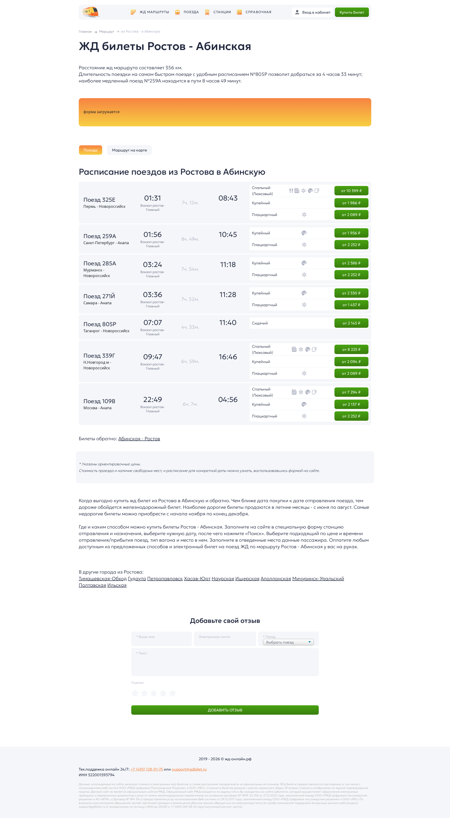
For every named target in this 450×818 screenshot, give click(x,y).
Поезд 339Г (99, 355)
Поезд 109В (99, 401)
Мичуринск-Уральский (318, 578)
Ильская (117, 585)
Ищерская (247, 578)
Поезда (191, 12)
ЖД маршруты (154, 12)
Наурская (223, 578)
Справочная (258, 12)
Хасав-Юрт (197, 578)
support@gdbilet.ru (189, 769)
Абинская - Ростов (139, 439)
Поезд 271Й (99, 296)
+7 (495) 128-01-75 (147, 769)
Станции (222, 12)
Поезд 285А (99, 263)
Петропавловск (165, 578)
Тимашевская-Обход (103, 578)
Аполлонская (276, 578)
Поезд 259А (99, 236)
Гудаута (137, 578)
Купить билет (352, 12)
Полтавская (92, 585)
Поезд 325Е (99, 199)
